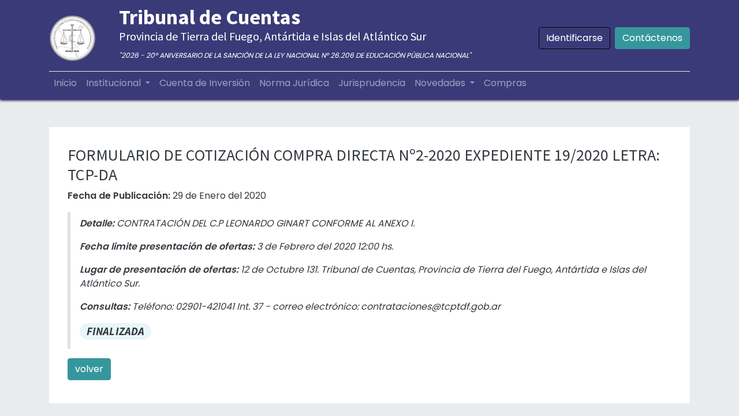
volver (89, 369)
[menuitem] (65, 83)
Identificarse (574, 37)
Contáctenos (652, 37)
